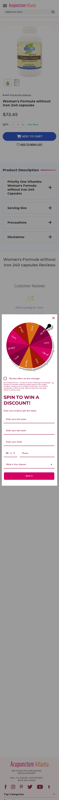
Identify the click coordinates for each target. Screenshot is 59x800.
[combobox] (10, 453)
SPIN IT (29, 476)
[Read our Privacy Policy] (53, 383)
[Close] (53, 318)
